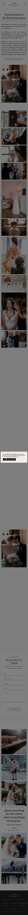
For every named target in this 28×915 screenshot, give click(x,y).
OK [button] (4, 459)
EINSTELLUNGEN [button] (11, 459)
